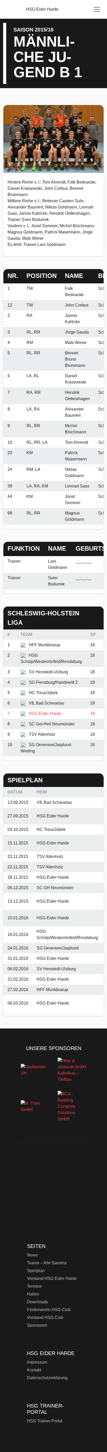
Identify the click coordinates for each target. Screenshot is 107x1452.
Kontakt (34, 1370)
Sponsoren (37, 1325)
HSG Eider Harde (53, 1196)
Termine (34, 1286)
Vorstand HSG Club (45, 1317)
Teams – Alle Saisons (47, 1263)
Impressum (37, 1362)
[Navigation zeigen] (97, 9)
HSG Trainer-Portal (44, 1421)
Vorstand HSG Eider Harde (52, 1278)
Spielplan (36, 1270)
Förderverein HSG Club (49, 1309)
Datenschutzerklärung (47, 1378)
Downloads (37, 1302)
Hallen (33, 1294)
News (32, 1255)
